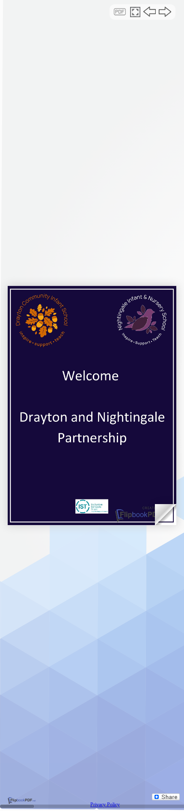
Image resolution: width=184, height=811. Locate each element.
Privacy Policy (105, 805)
